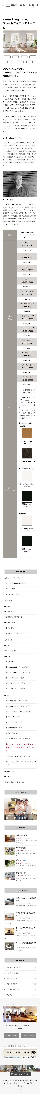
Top (20, 1090)
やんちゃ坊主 (21, 848)
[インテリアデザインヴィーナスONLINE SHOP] (33, 5)
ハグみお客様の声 (12, 989)
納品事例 (9, 995)
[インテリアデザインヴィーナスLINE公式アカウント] (21, 5)
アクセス (8, 1083)
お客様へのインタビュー (14, 968)
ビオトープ (20, 860)
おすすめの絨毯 (21, 835)
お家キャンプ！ (21, 873)
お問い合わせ (29, 1035)
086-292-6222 (12, 1035)
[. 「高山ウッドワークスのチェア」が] (10, 1068)
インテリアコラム (12, 973)
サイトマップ (20, 1083)
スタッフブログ (11, 984)
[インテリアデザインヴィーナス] (12, 5)
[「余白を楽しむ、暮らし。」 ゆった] (16, 1068)
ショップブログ (26, 903)
